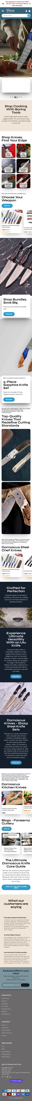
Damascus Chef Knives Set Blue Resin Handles (12, 221)
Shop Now (9, 314)
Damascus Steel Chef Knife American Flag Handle (12, 802)
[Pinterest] (7, 1077)
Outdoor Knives (6, 1009)
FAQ (3, 1046)
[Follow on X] (5, 1077)
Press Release (6, 1051)
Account (26, 11)
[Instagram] (10, 1077)
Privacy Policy (6, 1030)
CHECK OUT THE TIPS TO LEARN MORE (16, 887)
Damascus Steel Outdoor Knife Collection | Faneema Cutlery (23, 166)
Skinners (4, 1011)
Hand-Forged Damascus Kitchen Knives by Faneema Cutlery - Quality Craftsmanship (9, 151)
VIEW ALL (7, 206)
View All (6, 829)
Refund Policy (6, 1057)
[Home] (10, 11)
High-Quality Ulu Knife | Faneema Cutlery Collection (23, 151)
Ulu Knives (5, 1006)
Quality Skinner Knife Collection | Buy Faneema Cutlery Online (9, 181)
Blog (3, 1049)
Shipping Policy (6, 1054)
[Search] (28, 15)
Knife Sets (5, 1003)
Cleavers (4, 1001)
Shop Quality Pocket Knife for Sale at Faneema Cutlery (23, 181)
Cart (29, 11)
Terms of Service (7, 1033)
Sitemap (4, 1035)
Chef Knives (5, 998)
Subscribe (25, 985)
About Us (4, 1025)
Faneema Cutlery (18, 1098)
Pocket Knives (6, 1014)
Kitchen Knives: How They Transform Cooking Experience (11, 843)
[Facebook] (2, 1077)
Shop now (16, 762)
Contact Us (5, 1027)
